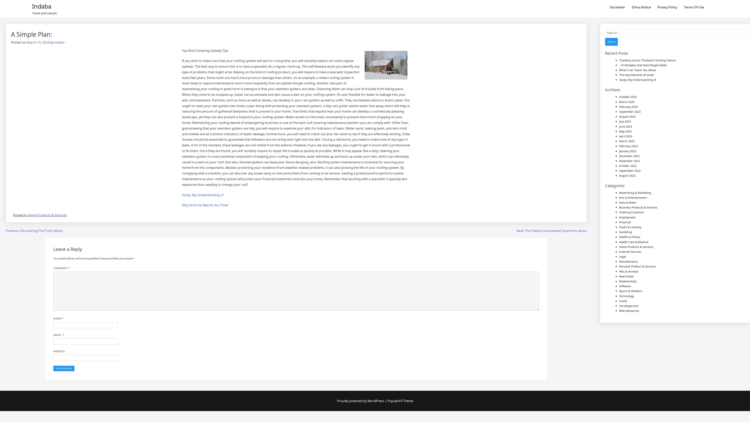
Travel (623, 301)
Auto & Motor (628, 202)
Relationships (628, 281)
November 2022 (629, 161)
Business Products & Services (638, 207)
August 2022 (627, 175)
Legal (622, 256)
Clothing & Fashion (631, 212)
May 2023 (625, 131)
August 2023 (627, 116)
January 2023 (627, 151)
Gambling (625, 232)
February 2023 (628, 146)
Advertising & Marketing (635, 193)
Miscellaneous (628, 261)
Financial (625, 222)
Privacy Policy (667, 7)
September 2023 (630, 112)
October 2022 (628, 166)
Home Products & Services (47, 215)
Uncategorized (628, 306)
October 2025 (628, 97)
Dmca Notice (641, 7)
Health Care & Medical (633, 242)
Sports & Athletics (630, 291)
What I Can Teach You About (637, 70)
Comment (61, 268)
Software (625, 286)
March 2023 (627, 141)
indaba (59, 42)
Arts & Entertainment (633, 197)
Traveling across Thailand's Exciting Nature (647, 60)
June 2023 (625, 126)
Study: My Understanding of (203, 195)
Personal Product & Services (637, 266)
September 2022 (630, 171)
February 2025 (628, 107)
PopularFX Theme (400, 401)
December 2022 (629, 156)
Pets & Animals (629, 271)
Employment (627, 217)
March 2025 (627, 102)
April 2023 (625, 136)
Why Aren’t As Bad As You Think (205, 205)
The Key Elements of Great (636, 75)
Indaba (41, 6)
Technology (626, 296)
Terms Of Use (694, 7)
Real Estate (626, 276)
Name (58, 318)
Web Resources (629, 311)
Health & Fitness (629, 237)
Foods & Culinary (630, 227)
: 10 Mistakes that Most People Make (643, 65)
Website (59, 351)
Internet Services (630, 252)
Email (58, 335)
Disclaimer (617, 7)
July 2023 (625, 121)
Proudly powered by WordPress (361, 401)
